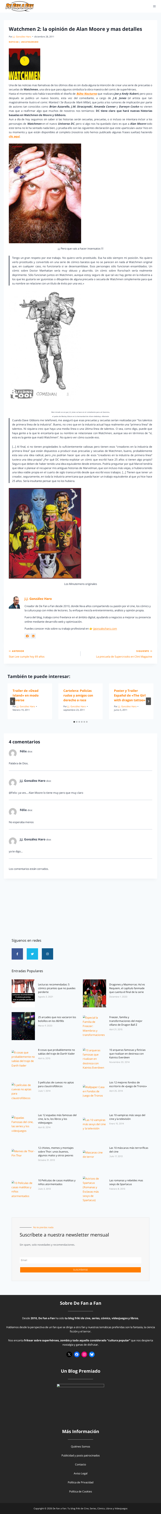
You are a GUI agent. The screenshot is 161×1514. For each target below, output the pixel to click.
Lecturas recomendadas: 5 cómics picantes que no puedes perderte (56, 988)
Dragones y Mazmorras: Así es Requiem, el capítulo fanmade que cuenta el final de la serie (127, 988)
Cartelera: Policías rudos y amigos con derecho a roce (78, 695)
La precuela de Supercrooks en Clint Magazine (124, 654)
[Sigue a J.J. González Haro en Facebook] (27, 636)
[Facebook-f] (17, 954)
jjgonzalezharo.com (105, 628)
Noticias (14, 42)
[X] (69, 1354)
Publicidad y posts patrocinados (80, 1455)
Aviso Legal (80, 1473)
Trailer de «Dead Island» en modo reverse (26, 695)
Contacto (80, 1464)
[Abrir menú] (154, 6)
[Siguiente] (148, 701)
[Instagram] (47, 954)
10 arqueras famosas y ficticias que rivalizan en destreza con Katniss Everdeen (127, 1053)
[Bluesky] (92, 1354)
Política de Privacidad (80, 1482)
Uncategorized (30, 42)
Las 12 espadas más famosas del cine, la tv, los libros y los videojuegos (57, 1118)
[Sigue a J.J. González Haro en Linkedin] (33, 636)
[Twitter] (32, 954)
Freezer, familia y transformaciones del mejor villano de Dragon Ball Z (125, 1020)
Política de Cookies (80, 1491)
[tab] (74, 722)
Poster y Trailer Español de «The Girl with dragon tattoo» (130, 695)
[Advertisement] (80, 907)
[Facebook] (77, 1354)
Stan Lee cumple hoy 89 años (26, 654)
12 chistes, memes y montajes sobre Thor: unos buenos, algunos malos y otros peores (56, 1151)
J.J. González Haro (22, 36)
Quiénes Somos (80, 1446)
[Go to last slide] (12, 701)
